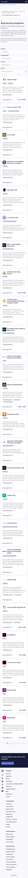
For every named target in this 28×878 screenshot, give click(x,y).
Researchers (3, 4)
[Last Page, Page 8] (14, 745)
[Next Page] (25, 743)
